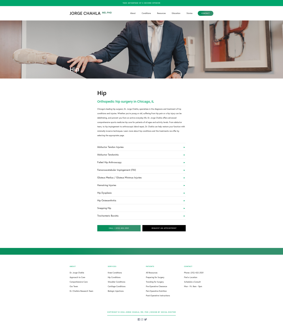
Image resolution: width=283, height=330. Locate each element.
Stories (189, 13)
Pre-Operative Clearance (156, 286)
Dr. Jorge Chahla (77, 272)
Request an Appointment (164, 228)
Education (176, 13)
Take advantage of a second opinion (141, 3)
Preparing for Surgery (155, 277)
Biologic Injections (116, 291)
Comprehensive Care (79, 281)
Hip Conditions (114, 277)
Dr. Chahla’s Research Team (81, 291)
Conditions (146, 13)
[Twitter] (145, 319)
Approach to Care (77, 277)
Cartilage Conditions (116, 286)
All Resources (151, 272)
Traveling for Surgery (155, 281)
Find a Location (190, 277)
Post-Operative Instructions (158, 295)
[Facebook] (139, 319)
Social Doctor (168, 312)
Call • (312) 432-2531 (119, 228)
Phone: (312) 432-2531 (194, 272)
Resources (161, 13)
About (133, 13)
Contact (205, 13)
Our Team (74, 286)
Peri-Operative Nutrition (156, 291)
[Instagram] (142, 319)
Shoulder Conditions (116, 281)
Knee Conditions (115, 272)
